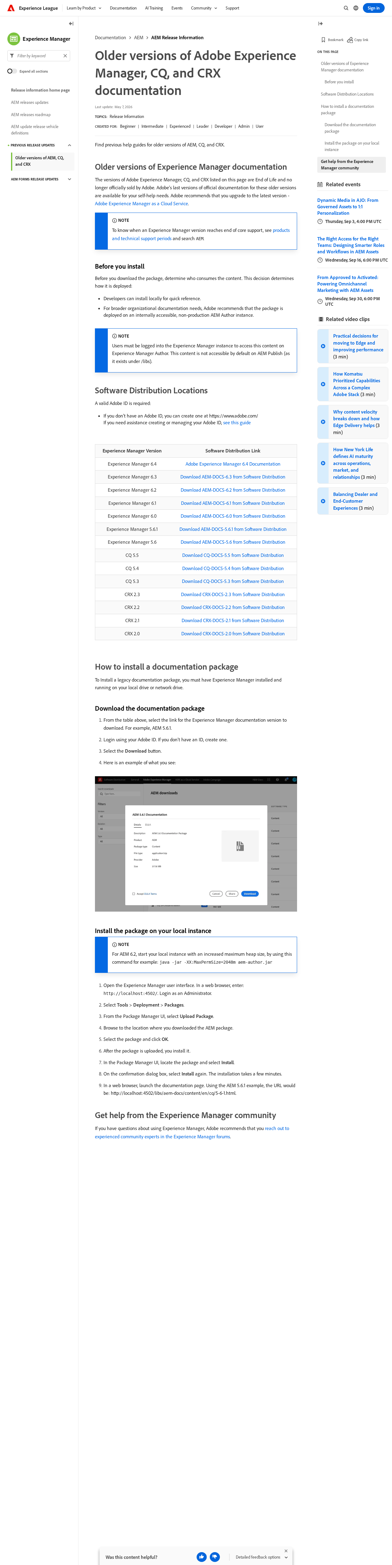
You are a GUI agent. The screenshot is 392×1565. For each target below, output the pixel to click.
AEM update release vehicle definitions (34, 130)
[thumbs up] (202, 1557)
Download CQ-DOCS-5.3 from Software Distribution (233, 581)
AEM (138, 37)
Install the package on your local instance (352, 146)
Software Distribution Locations (347, 94)
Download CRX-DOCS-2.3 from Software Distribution (233, 594)
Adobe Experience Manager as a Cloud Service (141, 203)
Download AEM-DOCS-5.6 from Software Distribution (233, 542)
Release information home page (40, 90)
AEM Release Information (177, 37)
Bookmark (336, 39)
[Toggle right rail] (320, 24)
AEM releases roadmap (31, 114)
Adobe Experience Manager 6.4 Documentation (233, 464)
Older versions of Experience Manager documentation (345, 67)
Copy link (361, 39)
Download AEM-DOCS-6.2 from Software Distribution (233, 490)
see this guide (237, 422)
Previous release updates (33, 145)
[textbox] (38, 55)
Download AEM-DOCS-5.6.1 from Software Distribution (233, 529)
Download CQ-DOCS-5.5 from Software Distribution (233, 555)
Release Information (127, 116)
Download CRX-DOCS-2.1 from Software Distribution (233, 620)
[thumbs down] (215, 1557)
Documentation (110, 37)
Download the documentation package (350, 128)
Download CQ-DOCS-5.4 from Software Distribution (233, 568)
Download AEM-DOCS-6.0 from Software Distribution (233, 516)
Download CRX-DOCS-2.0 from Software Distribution (233, 633)
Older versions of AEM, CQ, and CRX (39, 161)
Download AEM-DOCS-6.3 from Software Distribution (232, 477)
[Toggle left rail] (71, 24)
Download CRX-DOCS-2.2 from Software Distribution (233, 607)
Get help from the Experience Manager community (347, 165)
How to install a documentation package (347, 109)
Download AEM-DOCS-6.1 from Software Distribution (233, 503)
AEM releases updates (29, 102)
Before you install (339, 82)
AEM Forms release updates (34, 179)
